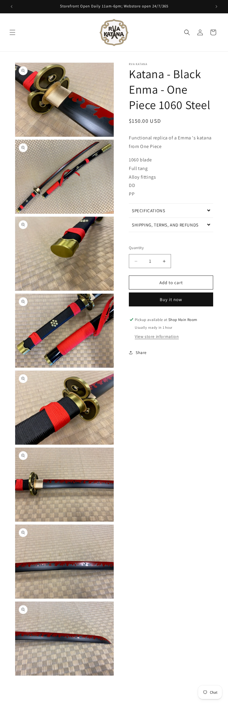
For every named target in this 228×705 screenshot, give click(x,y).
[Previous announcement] (11, 6)
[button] (12, 32)
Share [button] (141, 352)
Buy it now (171, 299)
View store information (157, 336)
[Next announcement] (216, 6)
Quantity (136, 247)
